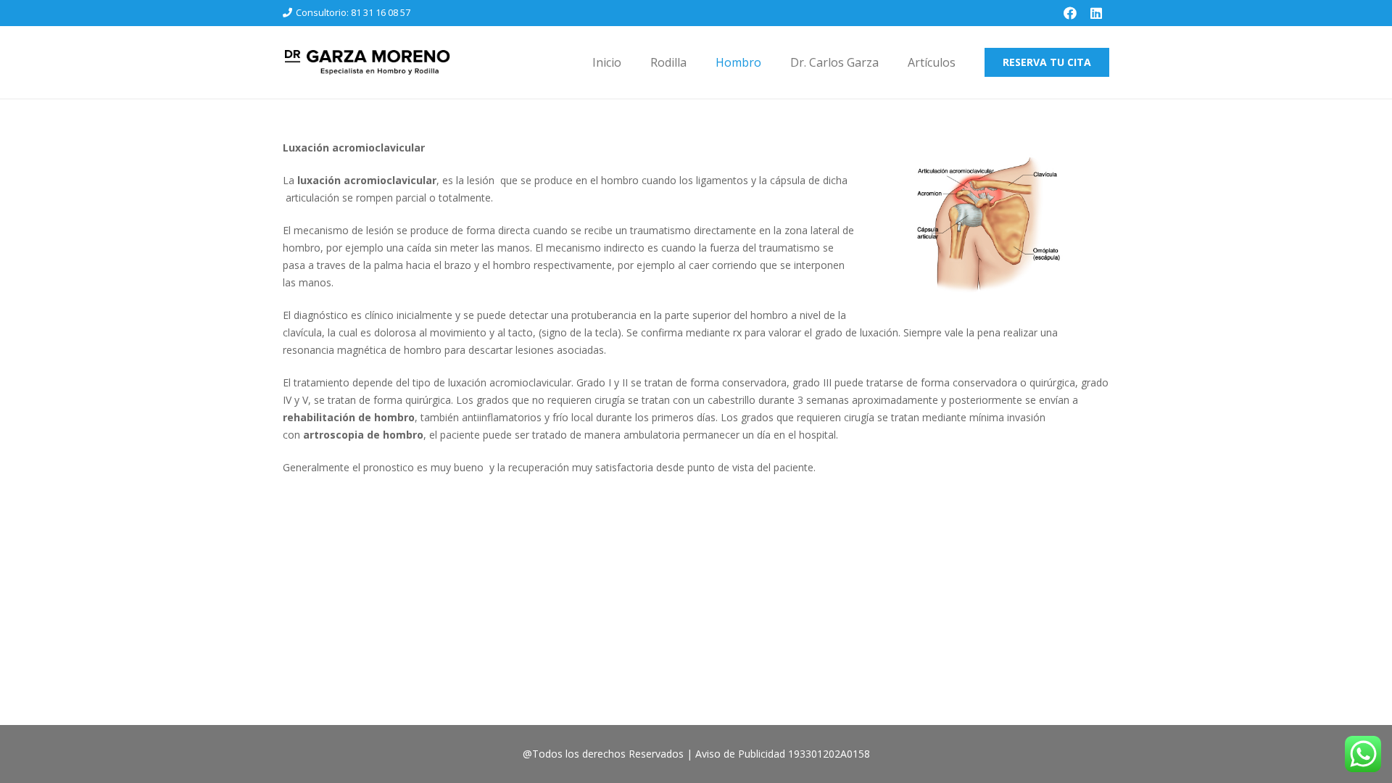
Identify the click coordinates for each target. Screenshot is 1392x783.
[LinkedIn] (1096, 13)
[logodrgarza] (366, 62)
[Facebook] (1070, 13)
